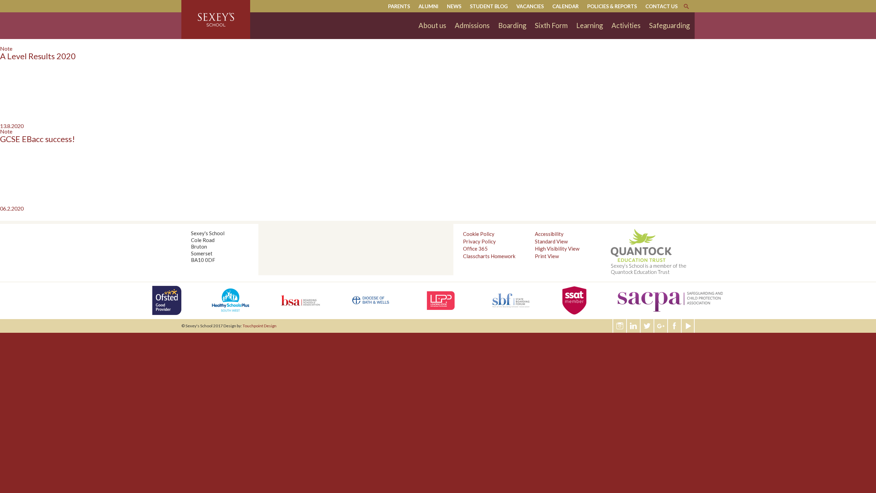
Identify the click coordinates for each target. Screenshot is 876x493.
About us (432, 25)
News (454, 6)
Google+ (661, 326)
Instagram (620, 326)
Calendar (565, 6)
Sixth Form (551, 25)
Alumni (428, 6)
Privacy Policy (479, 241)
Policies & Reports (612, 6)
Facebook (675, 326)
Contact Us (661, 6)
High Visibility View (557, 248)
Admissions (472, 25)
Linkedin (634, 326)
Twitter (647, 326)
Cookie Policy (478, 234)
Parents (399, 6)
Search (686, 6)
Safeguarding (669, 25)
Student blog (489, 6)
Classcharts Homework (489, 256)
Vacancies (530, 6)
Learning (589, 25)
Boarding (512, 25)
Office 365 (475, 248)
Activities (626, 25)
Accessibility (549, 234)
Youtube (688, 326)
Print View (547, 256)
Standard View (551, 241)
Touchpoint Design (259, 325)
